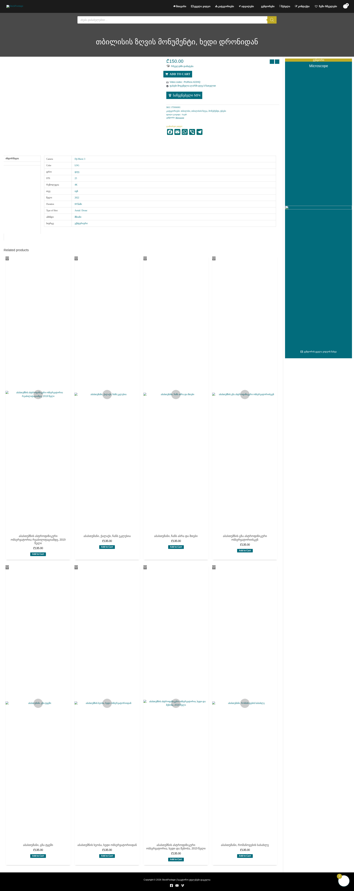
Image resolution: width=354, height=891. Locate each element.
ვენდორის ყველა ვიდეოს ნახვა (320, 351)
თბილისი (185, 111)
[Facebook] (171, 885)
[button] (179, 66)
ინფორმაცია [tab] (12, 158)
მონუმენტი (214, 111)
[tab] (22, 163)
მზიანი (78, 217)
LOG (77, 165)
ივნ (76, 191)
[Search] (272, 20)
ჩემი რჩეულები (328, 6)
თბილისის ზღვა (199, 111)
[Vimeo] (182, 885)
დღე (77, 172)
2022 (77, 197)
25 (76, 178)
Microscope (180, 118)
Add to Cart (179, 74)
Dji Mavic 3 (80, 159)
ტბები (223, 111)
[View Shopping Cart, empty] (345, 6)
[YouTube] (177, 885)
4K (76, 184)
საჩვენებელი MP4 (186, 95)
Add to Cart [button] (38, 554)
